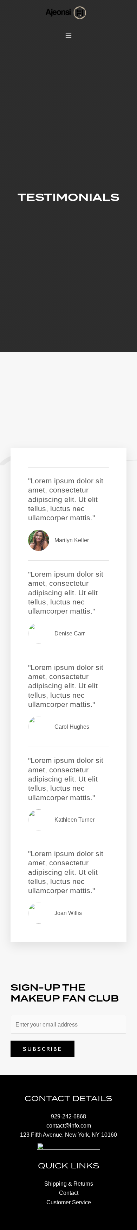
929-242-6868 (68, 1116)
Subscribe (42, 1048)
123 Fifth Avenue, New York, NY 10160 (68, 1134)
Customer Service (68, 1202)
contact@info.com (68, 1125)
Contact (68, 1193)
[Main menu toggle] (69, 36)
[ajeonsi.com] (65, 12)
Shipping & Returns (68, 1183)
